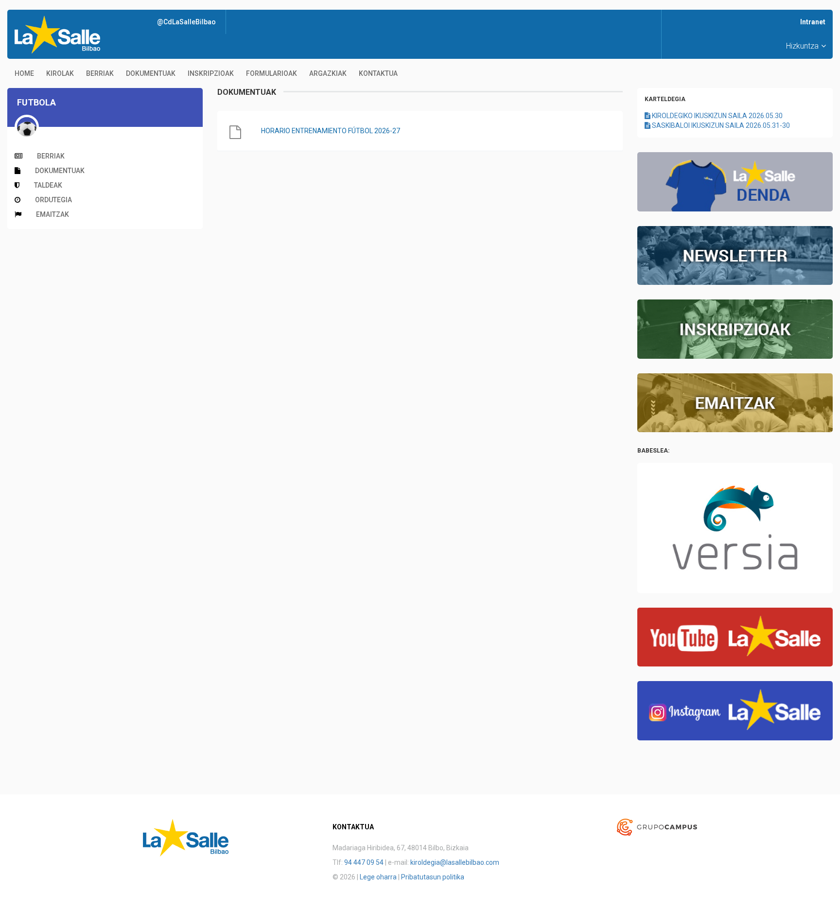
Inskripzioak (211, 73)
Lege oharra (378, 877)
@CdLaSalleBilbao (186, 22)
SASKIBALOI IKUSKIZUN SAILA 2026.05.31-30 (720, 125)
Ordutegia (53, 200)
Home (24, 73)
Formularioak (271, 73)
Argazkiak (328, 73)
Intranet (812, 22)
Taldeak (48, 185)
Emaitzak (52, 214)
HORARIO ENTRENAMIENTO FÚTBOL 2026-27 (330, 131)
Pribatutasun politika (432, 877)
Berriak (100, 73)
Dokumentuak (150, 73)
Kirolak (60, 73)
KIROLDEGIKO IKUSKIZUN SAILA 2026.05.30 (716, 116)
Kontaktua (378, 73)
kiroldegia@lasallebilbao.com (454, 862)
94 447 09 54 (364, 862)
